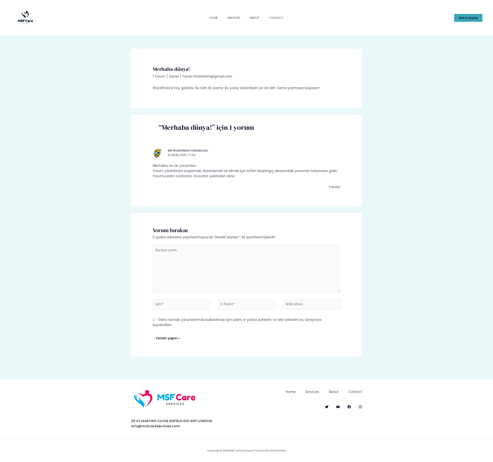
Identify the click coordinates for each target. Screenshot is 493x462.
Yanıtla (334, 187)
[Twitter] (327, 407)
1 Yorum (159, 76)
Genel (174, 76)
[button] (468, 18)
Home (214, 18)
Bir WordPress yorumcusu (188, 151)
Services (233, 18)
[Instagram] (360, 407)
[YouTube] (338, 407)
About (254, 18)
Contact (276, 18)
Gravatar (200, 176)
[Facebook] (349, 407)
